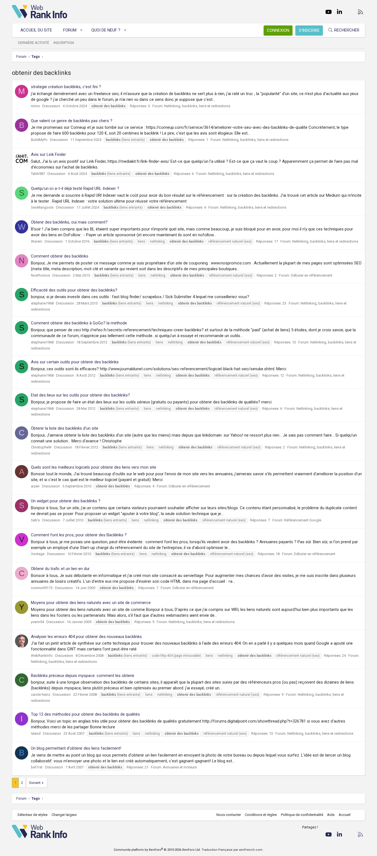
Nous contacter (228, 815)
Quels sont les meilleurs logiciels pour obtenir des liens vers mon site (93, 467)
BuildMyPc (39, 140)
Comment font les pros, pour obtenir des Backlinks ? (79, 534)
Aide (330, 815)
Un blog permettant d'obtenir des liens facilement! (76, 748)
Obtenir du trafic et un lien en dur (60, 568)
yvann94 (37, 622)
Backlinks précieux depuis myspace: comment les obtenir (82, 675)
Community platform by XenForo (157, 850)
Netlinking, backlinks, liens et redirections (197, 106)
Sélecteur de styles (32, 815)
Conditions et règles (261, 815)
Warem (36, 241)
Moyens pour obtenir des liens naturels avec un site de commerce (91, 602)
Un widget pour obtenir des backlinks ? (65, 500)
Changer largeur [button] (64, 815)
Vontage (37, 554)
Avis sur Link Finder (48, 154)
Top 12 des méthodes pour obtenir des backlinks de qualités (85, 714)
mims (35, 106)
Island (36, 733)
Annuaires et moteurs (180, 767)
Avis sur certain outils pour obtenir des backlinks (75, 361)
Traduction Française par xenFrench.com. (232, 850)
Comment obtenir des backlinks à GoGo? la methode (79, 323)
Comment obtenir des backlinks (59, 256)
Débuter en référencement (311, 275)
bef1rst (37, 767)
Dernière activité (33, 43)
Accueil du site (36, 30)
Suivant (35, 783)
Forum (69, 30)
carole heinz (40, 694)
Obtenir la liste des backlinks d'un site (64, 428)
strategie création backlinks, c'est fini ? (66, 86)
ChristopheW (41, 447)
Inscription (64, 43)
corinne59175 (41, 588)
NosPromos (40, 275)
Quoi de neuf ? (105, 30)
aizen (35, 486)
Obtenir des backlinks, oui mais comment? (69, 222)
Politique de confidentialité (302, 815)
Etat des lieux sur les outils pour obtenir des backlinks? (80, 395)
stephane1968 (42, 303)
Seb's (35, 520)
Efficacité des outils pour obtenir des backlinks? (74, 290)
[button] (81, 30)
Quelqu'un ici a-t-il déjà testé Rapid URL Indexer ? (75, 188)
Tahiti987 (38, 174)
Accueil (345, 815)
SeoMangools (42, 207)
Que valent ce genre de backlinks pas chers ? (71, 120)
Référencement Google (302, 520)
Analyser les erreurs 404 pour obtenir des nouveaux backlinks (86, 636)
